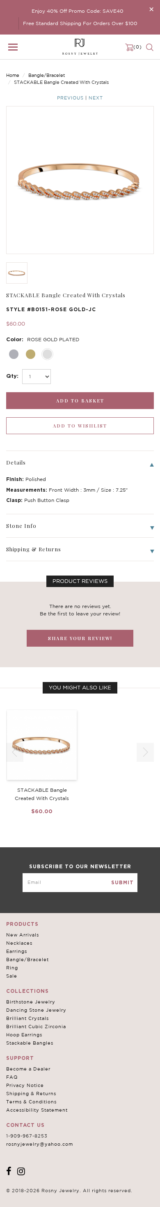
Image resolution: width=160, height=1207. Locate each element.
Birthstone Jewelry (30, 1001)
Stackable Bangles (29, 1043)
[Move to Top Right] (71, 1196)
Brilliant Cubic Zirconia (36, 1026)
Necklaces (19, 943)
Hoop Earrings (24, 1034)
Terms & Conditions (31, 1101)
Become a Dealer (28, 1068)
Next (96, 97)
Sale (11, 975)
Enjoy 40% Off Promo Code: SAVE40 (77, 11)
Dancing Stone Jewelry (36, 1010)
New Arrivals (22, 934)
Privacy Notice (25, 1085)
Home (12, 75)
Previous (70, 97)
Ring (12, 967)
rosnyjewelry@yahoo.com (39, 1144)
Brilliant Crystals (27, 1018)
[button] (145, 752)
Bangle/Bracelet (46, 75)
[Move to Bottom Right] (71, 1201)
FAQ (12, 1077)
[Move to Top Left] (66, 1196)
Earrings (16, 951)
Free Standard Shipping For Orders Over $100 (80, 23)
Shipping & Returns (31, 1093)
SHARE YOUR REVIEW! (80, 638)
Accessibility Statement (37, 1110)
